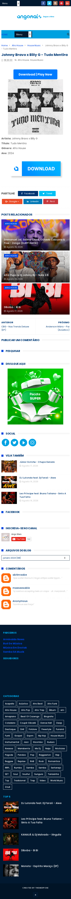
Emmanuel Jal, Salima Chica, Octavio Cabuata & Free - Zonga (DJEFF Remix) (34, 241)
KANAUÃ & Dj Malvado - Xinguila (41, 834)
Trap (32, 780)
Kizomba (38, 742)
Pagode (9, 754)
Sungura (38, 774)
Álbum (52, 710)
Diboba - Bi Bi (12, 307)
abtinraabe (20, 574)
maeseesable (21, 588)
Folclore (33, 729)
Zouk (7, 786)
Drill (22, 729)
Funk (7, 735)
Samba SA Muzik (13, 652)
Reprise (22, 761)
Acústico (23, 703)
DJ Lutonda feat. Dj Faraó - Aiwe (37, 477)
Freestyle (46, 729)
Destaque (10, 729)
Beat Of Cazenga (30, 716)
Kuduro (51, 742)
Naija (47, 748)
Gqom (30, 735)
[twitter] (49, 3)
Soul (15, 774)
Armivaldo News (13, 639)
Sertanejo (56, 767)
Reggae (9, 761)
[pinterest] (61, 3)
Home (4, 34)
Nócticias (60, 748)
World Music (56, 780)
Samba (30, 767)
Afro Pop (25, 710)
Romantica (54, 761)
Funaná (60, 729)
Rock (41, 761)
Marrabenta (24, 748)
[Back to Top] (35, 894)
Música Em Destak (15, 647)
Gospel (18, 735)
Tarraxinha (53, 774)
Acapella (9, 703)
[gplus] (67, 3)
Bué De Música (12, 643)
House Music (34, 45)
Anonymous (20, 601)
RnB (32, 761)
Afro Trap (39, 710)
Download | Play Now (35, 74)
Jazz (26, 742)
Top (7, 780)
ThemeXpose (42, 887)
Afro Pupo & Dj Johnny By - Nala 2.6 (26, 275)
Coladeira (10, 722)
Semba (42, 767)
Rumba (18, 767)
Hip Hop (42, 735)
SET (7, 774)
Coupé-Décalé (28, 722)
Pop (32, 754)
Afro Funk (52, 703)
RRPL (7, 767)
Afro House (17, 45)
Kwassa (9, 748)
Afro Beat (38, 703)
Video (43, 780)
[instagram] (55, 3)
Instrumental (12, 742)
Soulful (26, 774)
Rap (57, 754)
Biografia (48, 716)
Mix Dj (38, 748)
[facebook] (43, 3)
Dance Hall (46, 722)
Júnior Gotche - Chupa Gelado (37, 462)
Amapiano (10, 716)
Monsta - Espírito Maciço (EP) (39, 866)
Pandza (22, 754)
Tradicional (20, 780)
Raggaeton (45, 754)
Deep (59, 722)
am (62, 710)
